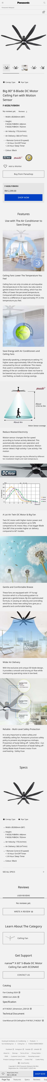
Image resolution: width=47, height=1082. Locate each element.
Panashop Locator (34, 1056)
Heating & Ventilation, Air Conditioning (14, 1041)
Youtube (27, 1049)
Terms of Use (24, 1053)
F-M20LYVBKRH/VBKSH (35, 1044)
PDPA (6, 1056)
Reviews (36, 1079)
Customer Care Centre (18, 1056)
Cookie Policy (39, 1059)
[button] (6, 67)
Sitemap (14, 1053)
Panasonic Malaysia (8, 8)
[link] (11, 992)
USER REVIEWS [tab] (23, 895)
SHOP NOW (40, 1074)
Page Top (6, 1079)
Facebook (9, 1049)
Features (17, 1079)
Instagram (18, 1049)
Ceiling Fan (21, 1044)
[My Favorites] (43, 12)
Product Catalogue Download (12, 1059)
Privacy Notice (36, 1053)
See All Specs (9, 872)
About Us (6, 1053)
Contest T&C (29, 1059)
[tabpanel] (23, 908)
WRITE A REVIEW (22, 911)
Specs (27, 1079)
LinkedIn (36, 1049)
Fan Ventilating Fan (8, 1044)
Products (32, 1041)
